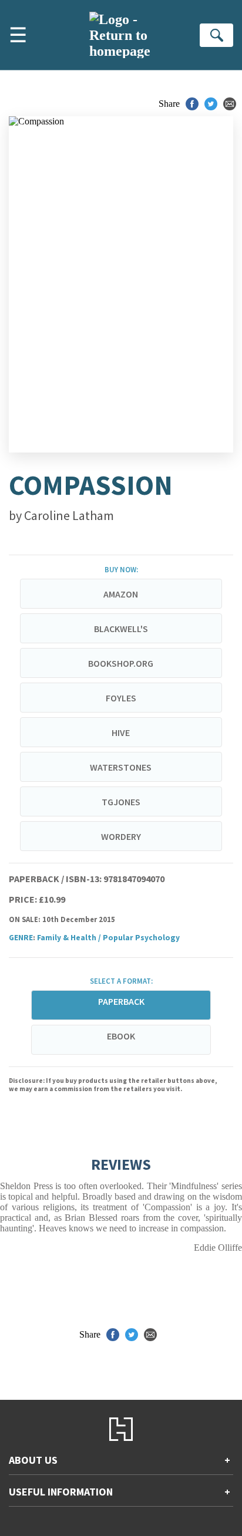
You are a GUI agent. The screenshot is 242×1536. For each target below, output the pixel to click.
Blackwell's (121, 628)
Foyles (121, 698)
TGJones (121, 802)
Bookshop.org (120, 663)
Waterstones (121, 767)
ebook (121, 1036)
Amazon (120, 594)
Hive (121, 732)
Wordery (121, 836)
